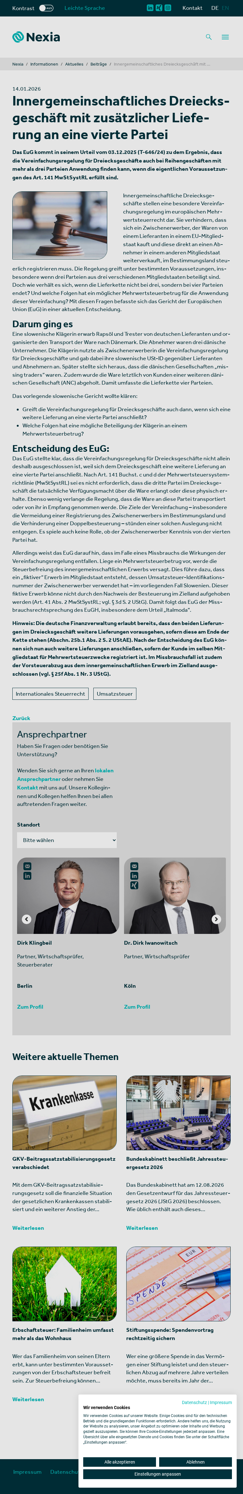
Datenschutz (194, 1402)
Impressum (221, 1402)
